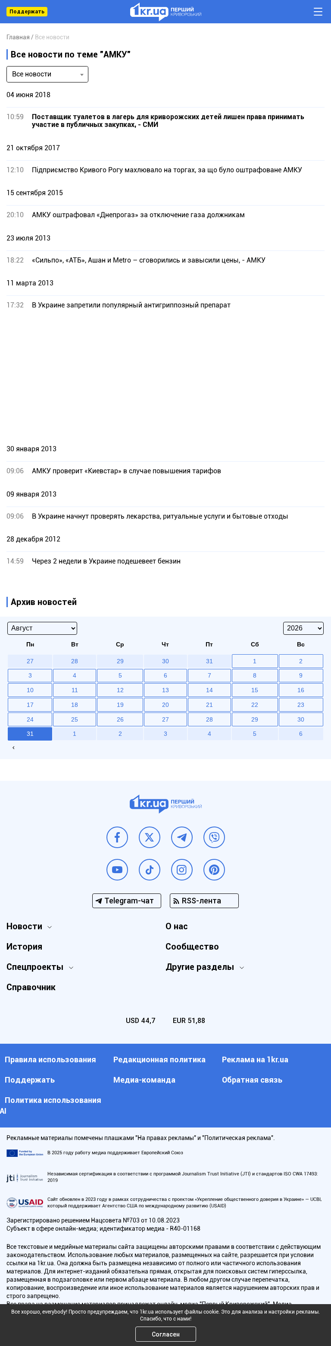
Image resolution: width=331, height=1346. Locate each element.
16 (300, 690)
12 (120, 690)
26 (120, 719)
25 (74, 719)
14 (209, 690)
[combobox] (47, 74)
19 (120, 704)
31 (30, 733)
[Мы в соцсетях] (117, 837)
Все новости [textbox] (31, 74)
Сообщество (192, 946)
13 (165, 690)
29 (254, 719)
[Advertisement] (165, 376)
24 (30, 719)
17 (30, 704)
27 (165, 719)
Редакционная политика (159, 1059)
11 (75, 690)
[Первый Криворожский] (165, 12)
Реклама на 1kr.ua (255, 1059)
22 (254, 704)
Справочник (31, 987)
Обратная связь (252, 1079)
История (24, 946)
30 (300, 719)
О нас (177, 926)
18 (74, 704)
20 (165, 704)
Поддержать (26, 12)
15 (254, 690)
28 (209, 719)
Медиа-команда (144, 1079)
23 (300, 704)
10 (30, 690)
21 (209, 704)
